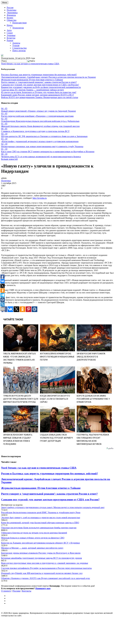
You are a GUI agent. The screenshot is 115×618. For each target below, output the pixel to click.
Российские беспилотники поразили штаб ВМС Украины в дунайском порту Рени (40, 512)
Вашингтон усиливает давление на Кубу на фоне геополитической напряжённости (41, 87)
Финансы (11, 15)
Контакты (26, 591)
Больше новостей (9, 159)
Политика (11, 10)
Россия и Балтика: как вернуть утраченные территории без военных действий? (39, 74)
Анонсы (16, 43)
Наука (9, 25)
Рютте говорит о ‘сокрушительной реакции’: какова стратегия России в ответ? (39, 82)
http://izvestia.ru (40, 198)
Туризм (15, 45)
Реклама (16, 591)
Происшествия (19, 23)
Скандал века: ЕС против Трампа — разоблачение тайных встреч (32, 90)
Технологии (18, 28)
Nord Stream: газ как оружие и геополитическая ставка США (30, 63)
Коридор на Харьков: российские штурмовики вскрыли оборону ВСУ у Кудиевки (40, 543)
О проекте (6, 591)
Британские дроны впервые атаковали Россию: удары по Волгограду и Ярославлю (41, 553)
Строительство (19, 48)
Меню (4, 3)
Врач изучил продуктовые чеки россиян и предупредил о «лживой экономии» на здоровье (44, 563)
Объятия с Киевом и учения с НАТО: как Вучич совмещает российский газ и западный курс (45, 578)
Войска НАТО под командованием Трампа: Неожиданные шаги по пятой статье (39, 97)
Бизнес (10, 17)
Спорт (10, 33)
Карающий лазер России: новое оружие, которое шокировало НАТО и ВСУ (37, 95)
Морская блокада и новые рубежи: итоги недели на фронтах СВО (32, 538)
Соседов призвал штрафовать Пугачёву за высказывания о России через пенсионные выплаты (46, 568)
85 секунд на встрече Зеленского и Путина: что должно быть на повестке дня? (38, 92)
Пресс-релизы (19, 50)
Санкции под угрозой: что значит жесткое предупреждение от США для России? (40, 85)
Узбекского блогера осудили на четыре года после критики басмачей (34, 533)
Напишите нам (42, 588)
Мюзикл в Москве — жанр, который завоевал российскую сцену (32, 548)
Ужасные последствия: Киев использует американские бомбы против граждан (38, 527)
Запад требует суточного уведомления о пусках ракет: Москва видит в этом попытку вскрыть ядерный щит (52, 507)
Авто (9, 30)
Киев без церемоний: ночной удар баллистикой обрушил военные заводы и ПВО (40, 522)
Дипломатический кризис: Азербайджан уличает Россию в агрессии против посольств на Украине (48, 77)
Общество (11, 20)
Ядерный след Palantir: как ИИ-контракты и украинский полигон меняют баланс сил (41, 573)
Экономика (12, 12)
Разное (10, 40)
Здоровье (11, 35)
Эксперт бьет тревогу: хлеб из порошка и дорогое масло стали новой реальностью (40, 517)
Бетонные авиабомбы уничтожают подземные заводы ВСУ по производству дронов (41, 558)
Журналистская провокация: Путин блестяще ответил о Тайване (32, 79)
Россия (10, 7)
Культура (11, 38)
